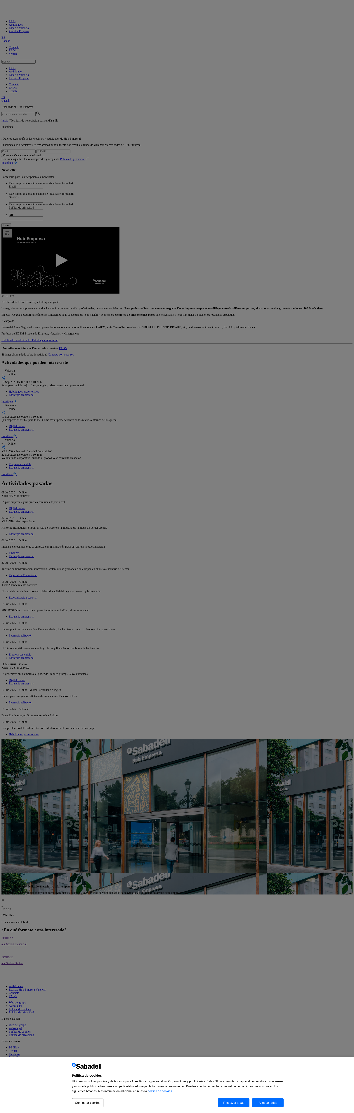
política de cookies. (160, 1091)
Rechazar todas (233, 1102)
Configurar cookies (87, 1102)
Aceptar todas (268, 1102)
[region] (177, 1085)
